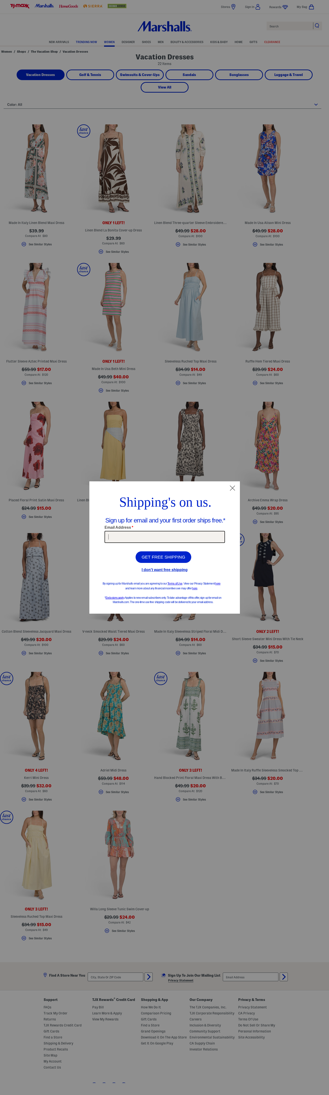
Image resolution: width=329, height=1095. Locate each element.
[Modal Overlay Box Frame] (164, 547)
